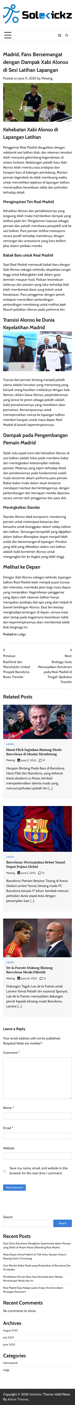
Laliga (22, 634)
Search (8, 1217)
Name (8, 1108)
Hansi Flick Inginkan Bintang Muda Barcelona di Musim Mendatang (34, 751)
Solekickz (35, 1394)
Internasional (10, 1362)
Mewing (46, 78)
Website (8, 1148)
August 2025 (10, 1330)
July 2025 (8, 1337)
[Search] (67, 35)
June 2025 (9, 1344)
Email (8, 1128)
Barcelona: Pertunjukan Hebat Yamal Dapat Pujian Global (35, 864)
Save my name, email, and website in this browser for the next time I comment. (39, 1170)
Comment (11, 1053)
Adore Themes (18, 1399)
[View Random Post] (59, 35)
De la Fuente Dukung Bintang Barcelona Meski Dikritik (29, 969)
